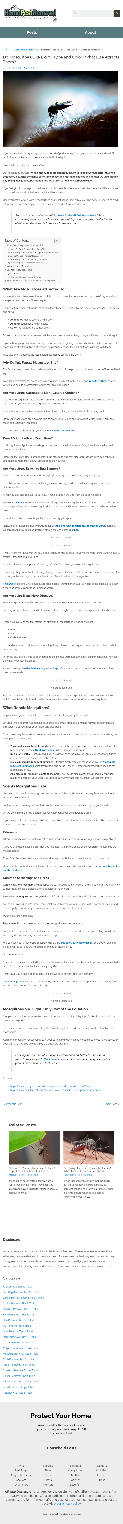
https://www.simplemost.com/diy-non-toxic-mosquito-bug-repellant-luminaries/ (56, 1090)
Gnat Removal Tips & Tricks (18, 1331)
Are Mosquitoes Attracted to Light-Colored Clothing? (35, 252)
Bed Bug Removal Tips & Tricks (20, 1292)
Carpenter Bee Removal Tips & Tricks (23, 1297)
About (90, 32)
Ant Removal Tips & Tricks (17, 1286)
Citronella (15, 273)
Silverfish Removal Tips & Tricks (20, 1370)
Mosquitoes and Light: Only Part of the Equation (31, 280)
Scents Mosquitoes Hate (19, 270)
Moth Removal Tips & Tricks (18, 1359)
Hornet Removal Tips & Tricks (19, 1337)
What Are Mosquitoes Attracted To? (24, 245)
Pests (32, 32)
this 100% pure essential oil (76, 942)
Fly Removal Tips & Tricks (17, 1325)
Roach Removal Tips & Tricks (19, 1364)
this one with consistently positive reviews (80, 525)
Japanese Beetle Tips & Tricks (19, 1342)
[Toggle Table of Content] (55, 241)
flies (75, 529)
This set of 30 (10, 981)
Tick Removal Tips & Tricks (18, 1392)
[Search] (117, 13)
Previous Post (12, 1104)
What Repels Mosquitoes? (20, 266)
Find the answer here (64, 430)
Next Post (113, 1104)
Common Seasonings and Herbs (26, 277)
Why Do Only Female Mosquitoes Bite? (28, 249)
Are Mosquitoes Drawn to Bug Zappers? (29, 259)
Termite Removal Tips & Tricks (19, 1387)
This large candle (45, 750)
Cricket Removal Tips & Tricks (19, 1303)
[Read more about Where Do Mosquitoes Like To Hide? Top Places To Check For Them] (34, 1147)
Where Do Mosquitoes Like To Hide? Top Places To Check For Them (32, 1170)
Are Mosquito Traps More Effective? (27, 262)
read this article (98, 381)
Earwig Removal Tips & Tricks (19, 1314)
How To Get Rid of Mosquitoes (77, 215)
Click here (50, 1059)
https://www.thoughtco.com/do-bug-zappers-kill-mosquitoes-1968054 (50, 1086)
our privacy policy (69, 1503)
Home (6, 50)
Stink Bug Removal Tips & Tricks (21, 1381)
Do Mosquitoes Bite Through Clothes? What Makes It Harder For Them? (87, 1170)
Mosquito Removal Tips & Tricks (25, 50)
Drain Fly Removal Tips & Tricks (20, 1309)
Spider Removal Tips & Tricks (19, 1376)
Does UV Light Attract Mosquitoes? (26, 256)
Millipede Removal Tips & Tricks (20, 1348)
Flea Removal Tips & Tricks (18, 1320)
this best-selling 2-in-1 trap (42, 668)
